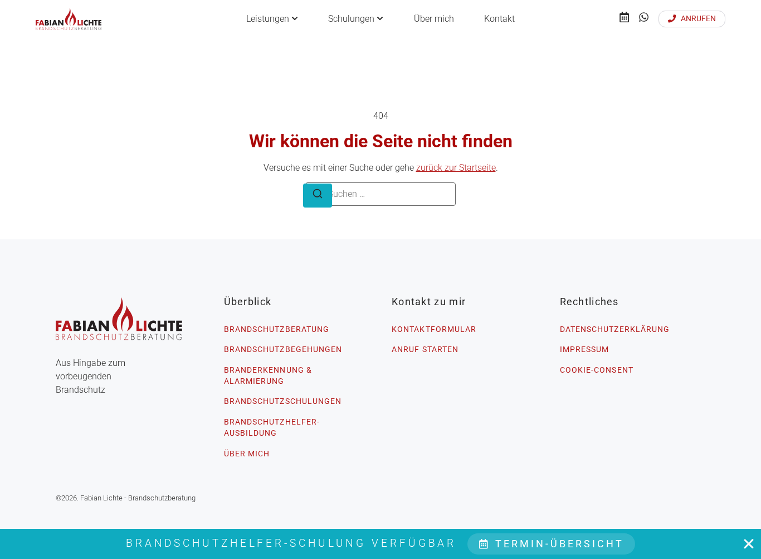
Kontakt (499, 18)
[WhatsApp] (643, 19)
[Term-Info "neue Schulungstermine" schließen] (748, 544)
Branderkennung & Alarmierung (268, 375)
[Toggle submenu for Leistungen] (293, 19)
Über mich (434, 18)
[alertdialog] (380, 544)
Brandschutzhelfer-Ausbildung (272, 427)
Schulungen (351, 18)
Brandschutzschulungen (283, 401)
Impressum (584, 349)
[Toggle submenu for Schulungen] (378, 19)
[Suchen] (317, 196)
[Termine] (624, 19)
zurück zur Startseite (456, 167)
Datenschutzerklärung (615, 329)
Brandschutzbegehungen (283, 349)
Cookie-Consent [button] (596, 369)
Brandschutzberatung (277, 329)
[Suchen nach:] (380, 194)
